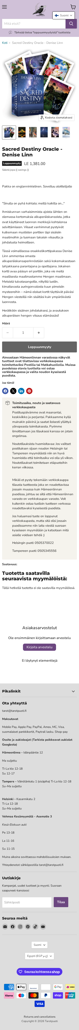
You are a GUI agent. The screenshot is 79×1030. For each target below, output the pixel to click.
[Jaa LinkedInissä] (21, 391)
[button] (64, 15)
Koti (4, 43)
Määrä (6, 323)
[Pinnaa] (29, 391)
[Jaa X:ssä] (13, 391)
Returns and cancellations (39, 1017)
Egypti (37, 956)
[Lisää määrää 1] (38, 332)
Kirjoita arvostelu (39, 647)
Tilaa (61, 902)
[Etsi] (71, 24)
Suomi (37, 945)
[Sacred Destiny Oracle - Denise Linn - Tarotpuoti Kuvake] (9, 132)
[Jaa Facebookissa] (5, 391)
